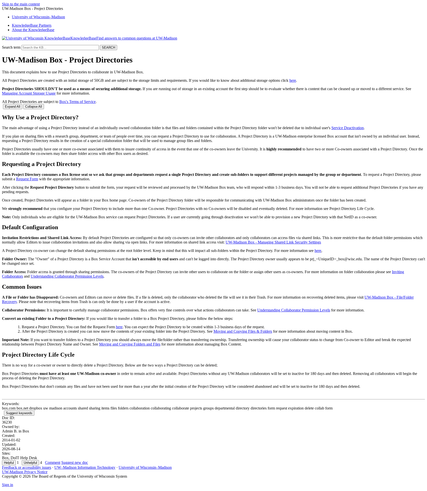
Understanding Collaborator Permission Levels (67, 276)
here (292, 80)
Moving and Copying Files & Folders (243, 331)
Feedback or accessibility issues (26, 467)
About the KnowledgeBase (33, 30)
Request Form (27, 179)
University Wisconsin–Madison (38, 17)
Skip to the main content (21, 4)
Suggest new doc (74, 462)
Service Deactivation (347, 128)
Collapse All (33, 106)
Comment (52, 462)
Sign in (7, 485)
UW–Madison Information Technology (84, 467)
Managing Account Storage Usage (29, 93)
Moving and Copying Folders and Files (129, 344)
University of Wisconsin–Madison (145, 467)
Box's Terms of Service (77, 102)
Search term (11, 47)
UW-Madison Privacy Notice (24, 472)
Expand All (12, 106)
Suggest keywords (19, 413)
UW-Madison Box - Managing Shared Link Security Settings (273, 242)
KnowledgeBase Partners (31, 25)
